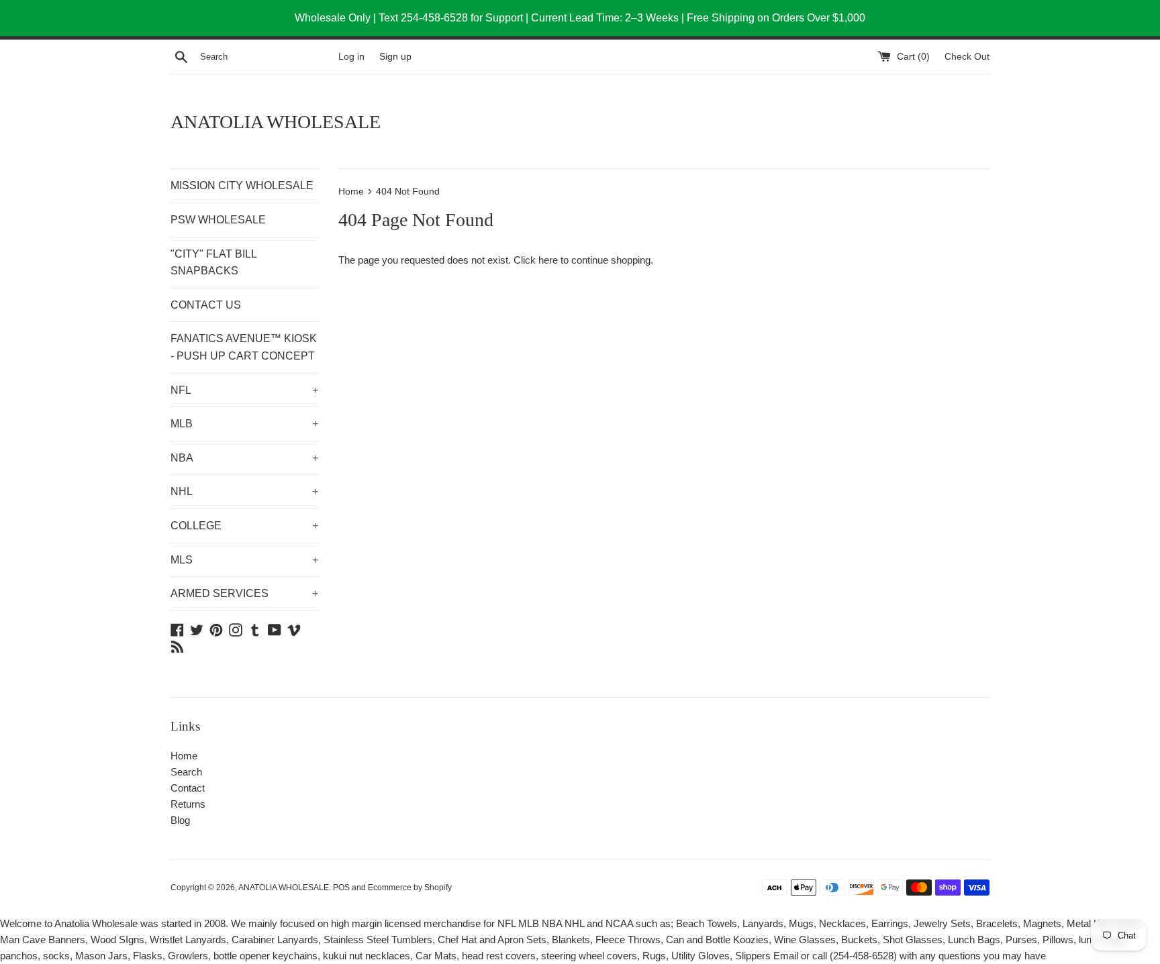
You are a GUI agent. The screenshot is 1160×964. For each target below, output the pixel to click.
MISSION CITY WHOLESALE (242, 185)
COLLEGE (244, 525)
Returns (188, 804)
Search (186, 772)
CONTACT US (206, 305)
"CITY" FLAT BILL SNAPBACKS (213, 262)
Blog (180, 820)
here (548, 260)
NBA (244, 458)
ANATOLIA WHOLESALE (276, 121)
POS (341, 887)
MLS (244, 560)
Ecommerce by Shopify (410, 887)
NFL (244, 390)
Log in (351, 57)
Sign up (395, 57)
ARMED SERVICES (244, 593)
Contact (188, 788)
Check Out (967, 57)
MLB (244, 423)
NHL (244, 491)
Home (184, 755)
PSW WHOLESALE (218, 219)
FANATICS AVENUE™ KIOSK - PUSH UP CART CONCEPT (244, 347)
